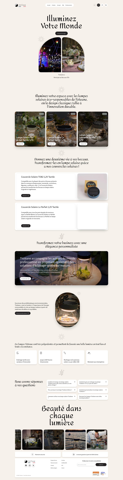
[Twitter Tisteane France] (33, 465)
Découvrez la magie (61, 33)
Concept (59, 5)
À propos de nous (54, 460)
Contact (62, 467)
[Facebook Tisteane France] (26, 465)
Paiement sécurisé (54, 462)
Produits (53, 5)
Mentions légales (54, 467)
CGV (62, 465)
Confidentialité (64, 462)
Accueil (48, 5)
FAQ (63, 5)
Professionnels (68, 5)
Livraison (63, 460)
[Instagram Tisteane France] (29, 465)
